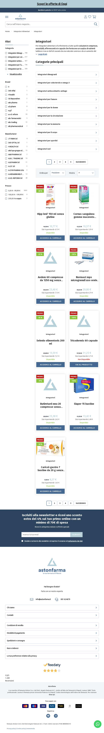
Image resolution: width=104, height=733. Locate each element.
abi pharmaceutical (17, 126)
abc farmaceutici (17, 118)
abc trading (17, 122)
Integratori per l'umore (17, 65)
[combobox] (52, 24)
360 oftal (17, 91)
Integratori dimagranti (17, 53)
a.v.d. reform (17, 114)
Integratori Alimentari (22, 31)
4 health (17, 95)
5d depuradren (17, 99)
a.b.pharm (17, 106)
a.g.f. (17, 110)
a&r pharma (17, 103)
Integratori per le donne (17, 69)
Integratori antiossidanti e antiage (18, 61)
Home (7, 31)
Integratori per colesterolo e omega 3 (18, 57)
